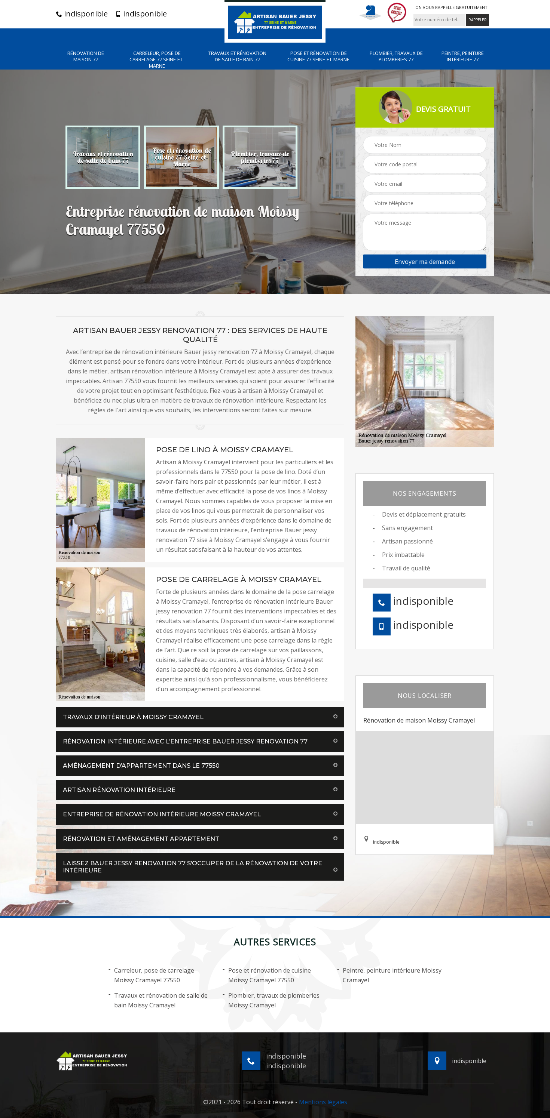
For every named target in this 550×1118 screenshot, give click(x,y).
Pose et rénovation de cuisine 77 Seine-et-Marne (318, 56)
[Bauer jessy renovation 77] (275, 21)
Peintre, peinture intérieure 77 (462, 56)
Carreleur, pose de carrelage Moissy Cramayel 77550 (154, 975)
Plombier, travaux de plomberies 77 (396, 56)
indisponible (85, 14)
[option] (103, 157)
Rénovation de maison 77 (85, 56)
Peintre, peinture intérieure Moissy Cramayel (392, 975)
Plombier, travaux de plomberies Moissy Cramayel (274, 1000)
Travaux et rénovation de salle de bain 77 (237, 56)
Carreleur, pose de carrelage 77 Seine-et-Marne (156, 59)
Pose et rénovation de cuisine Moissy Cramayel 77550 (269, 975)
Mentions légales (323, 1102)
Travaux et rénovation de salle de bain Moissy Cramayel (161, 1000)
